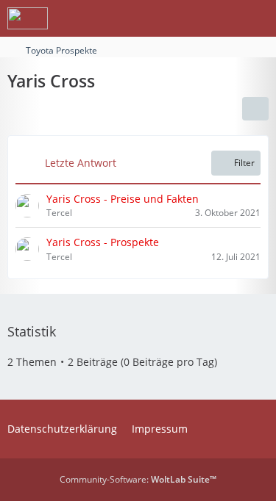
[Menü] (257, 18)
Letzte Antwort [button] (80, 163)
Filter (244, 162)
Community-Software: (138, 479)
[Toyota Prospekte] (27, 18)
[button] (255, 108)
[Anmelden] (220, 18)
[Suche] (183, 18)
